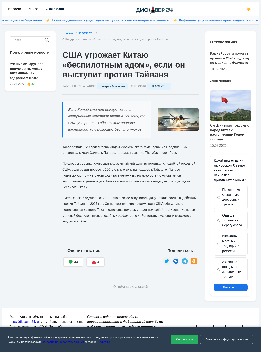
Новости (16, 9)
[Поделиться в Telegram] (185, 261)
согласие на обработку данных (63, 341)
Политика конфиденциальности (226, 339)
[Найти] (46, 39)
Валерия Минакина (112, 86)
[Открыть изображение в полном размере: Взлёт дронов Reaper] (178, 119)
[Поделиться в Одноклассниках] (194, 261)
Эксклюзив (55, 9)
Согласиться (184, 339)
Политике (103, 341)
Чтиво (35, 9)
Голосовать (230, 287)
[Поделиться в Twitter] (167, 261)
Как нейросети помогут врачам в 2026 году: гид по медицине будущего (229, 58)
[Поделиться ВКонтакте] (176, 261)
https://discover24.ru (24, 321)
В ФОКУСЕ (159, 86)
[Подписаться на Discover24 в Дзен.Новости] (134, 258)
